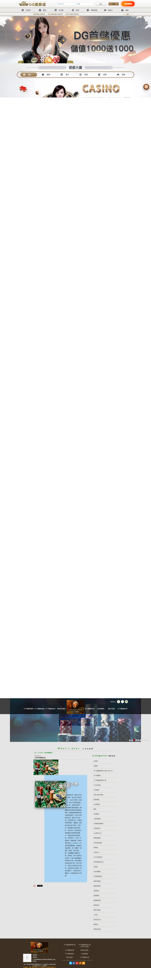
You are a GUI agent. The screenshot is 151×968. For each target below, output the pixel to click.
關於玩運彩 (111, 708)
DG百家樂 (45, 964)
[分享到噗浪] (80, 963)
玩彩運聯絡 (100, 708)
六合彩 (75, 858)
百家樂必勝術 (98, 843)
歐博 (32, 964)
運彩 (95, 809)
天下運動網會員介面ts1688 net (103, 771)
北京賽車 (70, 853)
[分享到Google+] (77, 963)
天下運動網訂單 (122, 708)
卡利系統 (28, 964)
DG (41, 964)
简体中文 (113, 702)
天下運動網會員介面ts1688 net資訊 (39, 710)
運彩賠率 (96, 905)
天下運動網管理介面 (28, 710)
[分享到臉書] (73, 963)
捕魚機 (96, 847)
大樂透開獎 (97, 819)
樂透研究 (96, 891)
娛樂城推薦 (97, 881)
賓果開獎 (96, 895)
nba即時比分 (98, 833)
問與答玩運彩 (61, 708)
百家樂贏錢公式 (98, 862)
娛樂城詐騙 (97, 929)
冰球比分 (96, 852)
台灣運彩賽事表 (98, 823)
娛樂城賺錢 (97, 838)
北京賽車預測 (98, 876)
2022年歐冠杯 (98, 857)
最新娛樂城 (97, 886)
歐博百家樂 (36, 964)
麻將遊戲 (96, 799)
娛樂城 (96, 924)
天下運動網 (97, 775)
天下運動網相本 (90, 708)
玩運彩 (96, 766)
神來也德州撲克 (98, 795)
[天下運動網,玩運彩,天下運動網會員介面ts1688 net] (75, 707)
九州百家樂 (40, 752)
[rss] (83, 963)
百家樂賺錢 (97, 871)
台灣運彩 (96, 814)
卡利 (25, 964)
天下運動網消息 (50, 708)
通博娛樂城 (97, 900)
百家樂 (96, 761)
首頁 (35, 752)
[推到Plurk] (34, 886)
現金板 (96, 867)
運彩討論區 (97, 910)
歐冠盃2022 (97, 919)
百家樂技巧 (97, 828)
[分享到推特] (70, 963)
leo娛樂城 (97, 804)
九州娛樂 (50, 964)
